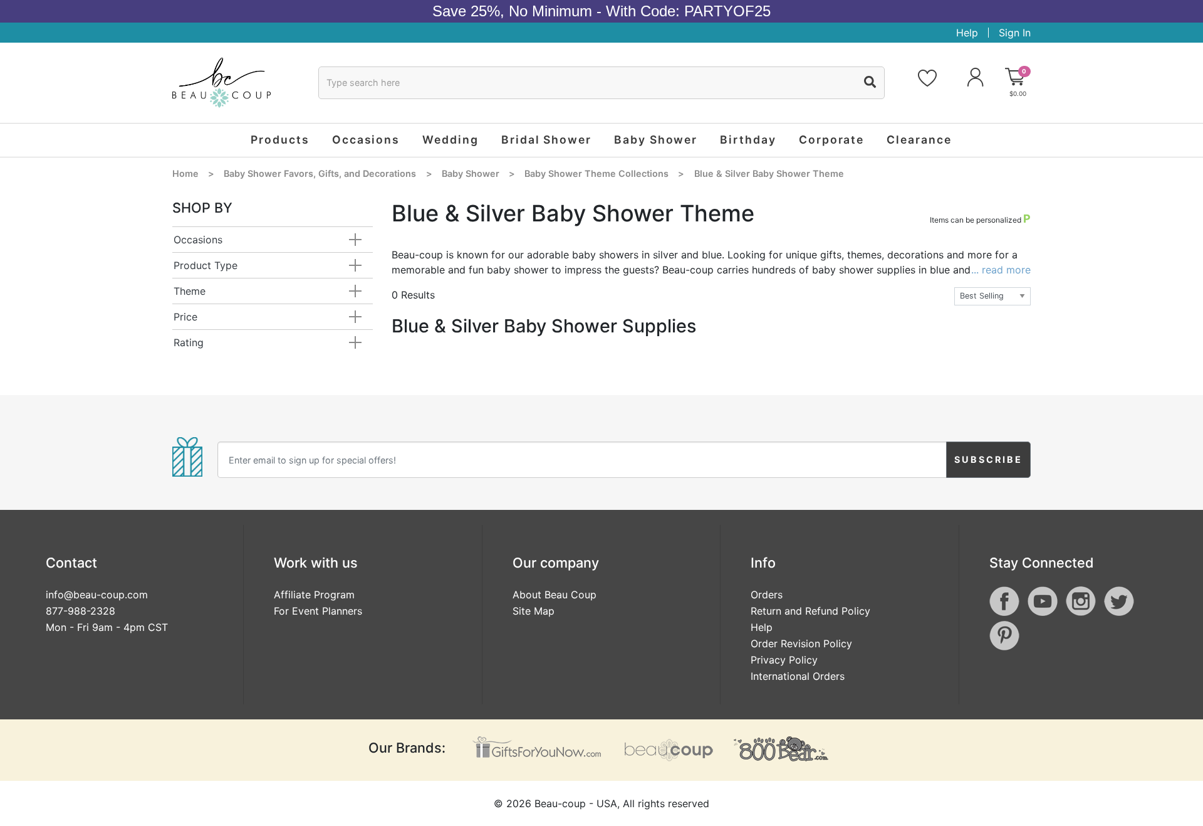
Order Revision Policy (801, 643)
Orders (767, 594)
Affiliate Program (314, 594)
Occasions (198, 239)
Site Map (534, 611)
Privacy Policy (784, 660)
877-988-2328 (80, 611)
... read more (1001, 269)
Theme (190, 291)
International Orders (798, 676)
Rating (189, 342)
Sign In (1015, 32)
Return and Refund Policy (810, 611)
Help (967, 32)
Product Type (205, 265)
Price (185, 316)
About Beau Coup (554, 594)
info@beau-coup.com (97, 594)
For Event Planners (318, 611)
